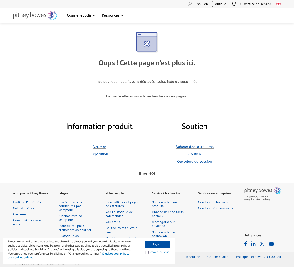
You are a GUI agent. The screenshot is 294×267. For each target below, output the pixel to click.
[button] (157, 252)
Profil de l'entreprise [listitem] (28, 202)
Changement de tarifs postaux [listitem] (168, 214)
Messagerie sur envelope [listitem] (163, 224)
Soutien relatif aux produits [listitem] (165, 204)
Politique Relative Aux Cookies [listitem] (258, 257)
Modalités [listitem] (193, 257)
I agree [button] (157, 244)
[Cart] (234, 4)
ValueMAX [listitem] (113, 222)
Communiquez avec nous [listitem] (27, 222)
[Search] (190, 3)
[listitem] (245, 243)
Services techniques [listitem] (213, 202)
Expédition (99, 153)
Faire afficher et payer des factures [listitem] (122, 204)
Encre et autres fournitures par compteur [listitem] (70, 206)
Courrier (99, 146)
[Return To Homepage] (35, 15)
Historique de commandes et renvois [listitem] (76, 238)
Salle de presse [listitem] (24, 208)
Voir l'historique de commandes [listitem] (119, 214)
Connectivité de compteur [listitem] (70, 218)
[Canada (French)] (278, 3)
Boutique (219, 4)
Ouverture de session (256, 4)
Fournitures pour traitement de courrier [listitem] (75, 228)
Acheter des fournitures (195, 146)
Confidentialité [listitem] (218, 257)
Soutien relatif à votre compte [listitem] (122, 230)
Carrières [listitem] (20, 214)
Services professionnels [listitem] (215, 208)
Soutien (202, 4)
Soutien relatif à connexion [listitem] (163, 234)
